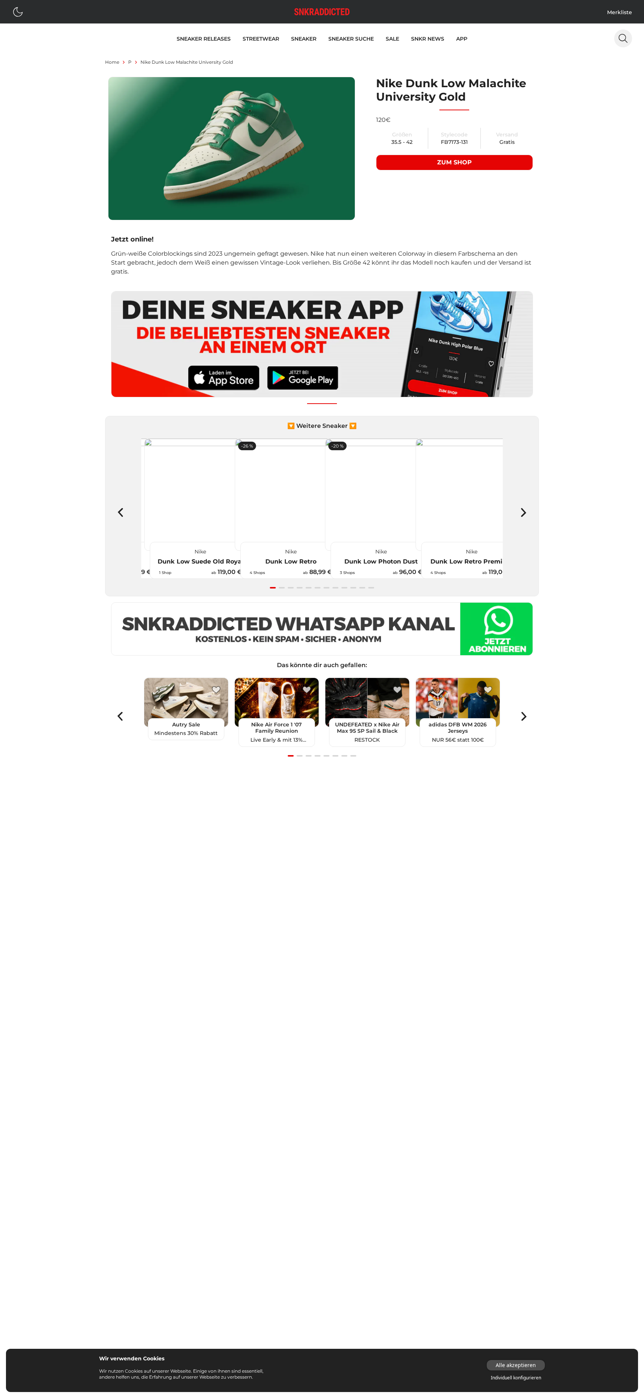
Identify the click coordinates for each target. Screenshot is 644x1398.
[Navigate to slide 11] (362, 588)
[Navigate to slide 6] (317, 588)
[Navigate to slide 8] (335, 588)
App (461, 38)
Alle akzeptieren (516, 1365)
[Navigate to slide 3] (290, 588)
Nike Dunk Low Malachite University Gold (187, 62)
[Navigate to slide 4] (299, 588)
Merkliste (619, 12)
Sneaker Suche (351, 38)
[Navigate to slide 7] (326, 588)
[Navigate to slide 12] (371, 588)
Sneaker (303, 38)
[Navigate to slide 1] (272, 588)
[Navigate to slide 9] (344, 588)
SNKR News (427, 38)
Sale (392, 38)
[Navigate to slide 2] (281, 588)
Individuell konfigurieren (516, 1378)
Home (112, 62)
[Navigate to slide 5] (308, 588)
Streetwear (261, 38)
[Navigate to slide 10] (353, 588)
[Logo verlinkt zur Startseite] (322, 11)
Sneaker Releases (204, 38)
